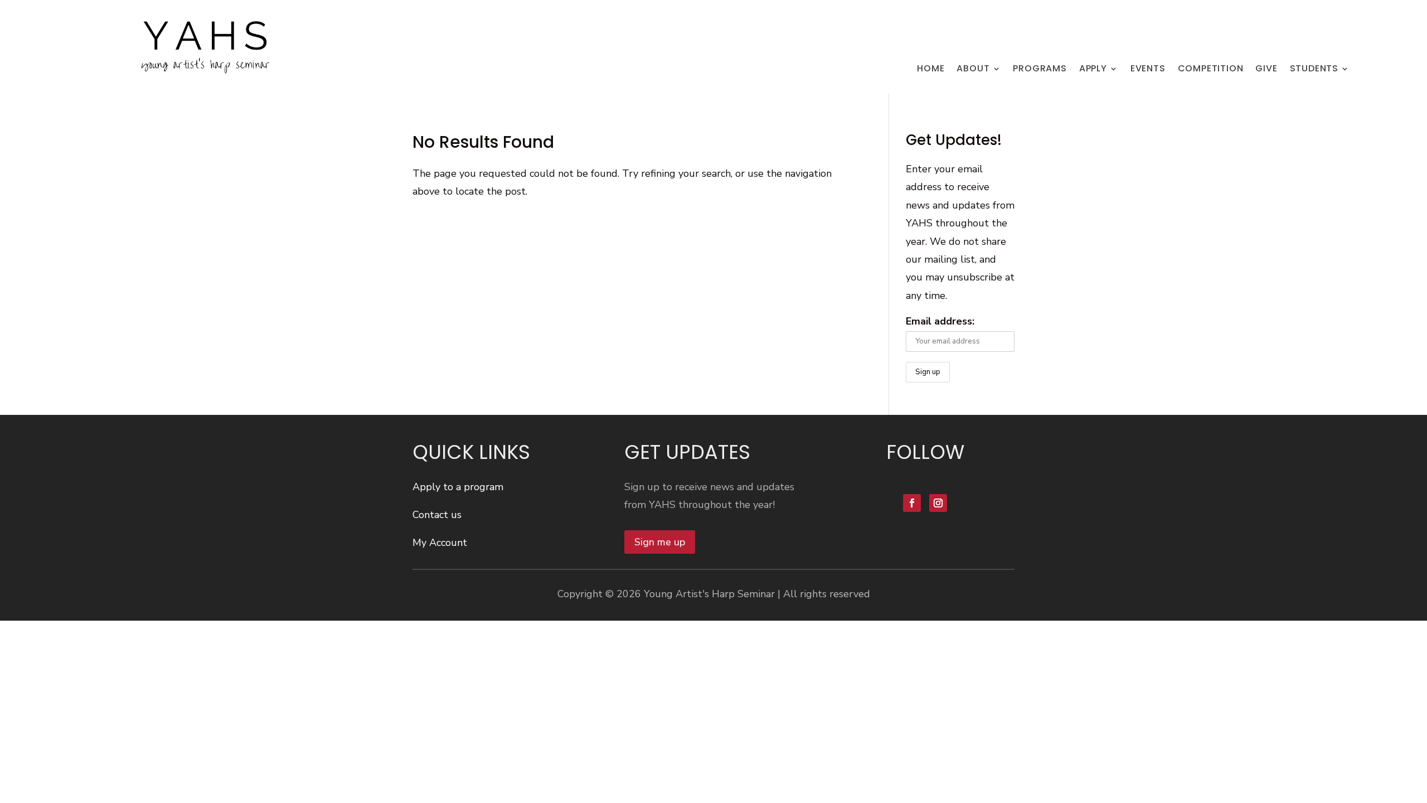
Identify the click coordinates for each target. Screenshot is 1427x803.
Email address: (940, 321)
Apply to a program (457, 487)
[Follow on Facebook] (912, 503)
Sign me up (659, 542)
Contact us (437, 514)
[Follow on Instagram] (938, 503)
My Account (439, 542)
